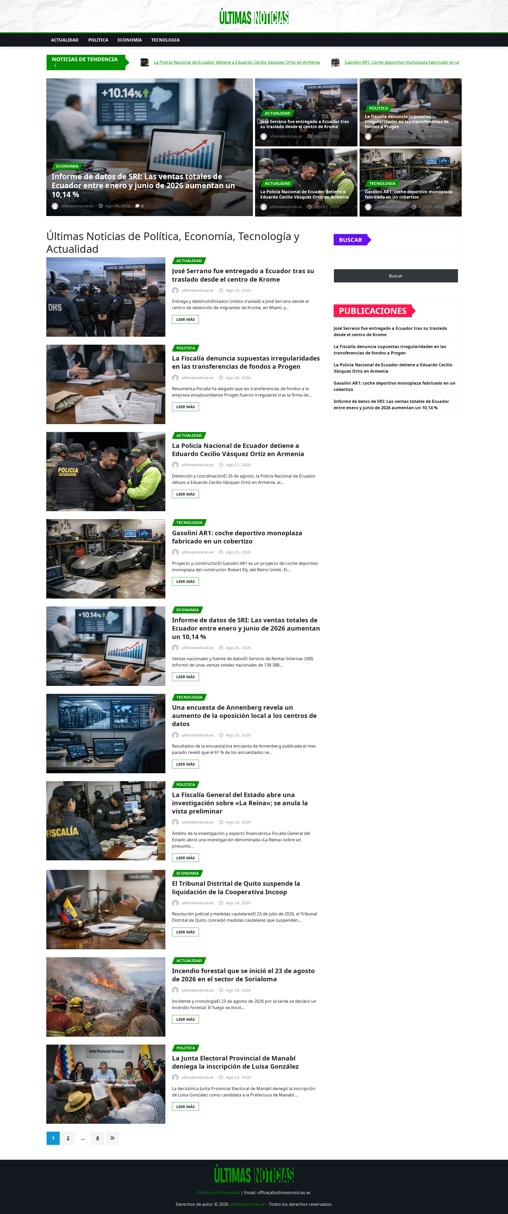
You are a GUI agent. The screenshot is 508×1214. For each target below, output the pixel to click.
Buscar (350, 240)
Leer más (185, 319)
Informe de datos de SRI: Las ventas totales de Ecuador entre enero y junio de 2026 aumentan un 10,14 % (246, 628)
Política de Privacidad (218, 1192)
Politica (98, 40)
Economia (130, 40)
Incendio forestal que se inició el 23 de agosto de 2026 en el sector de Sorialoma (243, 974)
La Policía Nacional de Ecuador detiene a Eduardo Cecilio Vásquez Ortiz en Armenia (163, 189)
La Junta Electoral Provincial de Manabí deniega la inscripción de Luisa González (235, 1062)
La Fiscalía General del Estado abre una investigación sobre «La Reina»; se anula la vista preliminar (240, 802)
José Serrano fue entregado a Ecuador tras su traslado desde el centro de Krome (304, 124)
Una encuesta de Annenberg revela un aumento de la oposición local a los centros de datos (244, 715)
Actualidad (65, 40)
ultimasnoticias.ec (247, 1204)
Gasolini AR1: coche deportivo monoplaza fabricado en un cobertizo (408, 194)
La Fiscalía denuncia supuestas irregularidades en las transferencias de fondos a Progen (407, 121)
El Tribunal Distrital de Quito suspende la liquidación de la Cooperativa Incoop (236, 887)
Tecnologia (165, 40)
